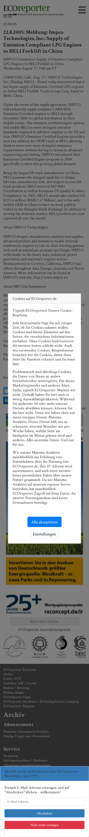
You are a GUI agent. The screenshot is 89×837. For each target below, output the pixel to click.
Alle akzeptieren (44, 522)
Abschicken (44, 813)
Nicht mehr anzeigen (44, 825)
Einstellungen (44, 534)
